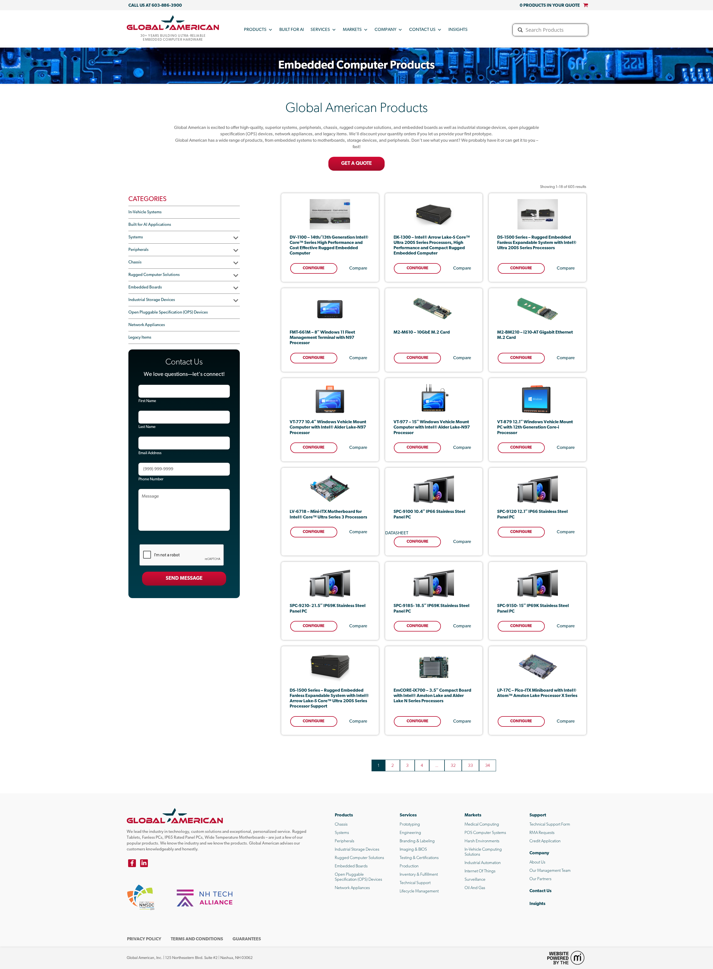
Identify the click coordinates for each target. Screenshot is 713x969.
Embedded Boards (145, 287)
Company (385, 30)
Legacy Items (139, 338)
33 (470, 765)
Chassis (134, 262)
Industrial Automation (483, 863)
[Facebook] (132, 863)
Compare (358, 268)
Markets (352, 30)
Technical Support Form (549, 825)
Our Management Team (550, 871)
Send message (184, 578)
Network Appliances (146, 325)
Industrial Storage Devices (151, 300)
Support (537, 815)
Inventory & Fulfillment (419, 875)
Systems (135, 237)
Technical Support (415, 883)
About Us (537, 862)
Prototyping (410, 825)
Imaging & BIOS (413, 850)
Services (320, 30)
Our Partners (540, 879)
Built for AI (291, 30)
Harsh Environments (482, 841)
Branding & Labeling (417, 841)
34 (487, 765)
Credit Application (545, 841)
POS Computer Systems (485, 833)
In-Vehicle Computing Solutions (483, 852)
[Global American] (173, 22)
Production (409, 866)
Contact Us (422, 30)
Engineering (410, 833)
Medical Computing (482, 825)
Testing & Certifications (419, 858)
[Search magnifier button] (520, 30)
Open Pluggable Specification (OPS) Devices (168, 312)
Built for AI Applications (149, 225)
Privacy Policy (144, 939)
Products (255, 30)
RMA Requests (542, 833)
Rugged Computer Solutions (154, 275)
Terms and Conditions (197, 939)
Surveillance (475, 880)
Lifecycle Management (419, 891)
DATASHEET (396, 533)
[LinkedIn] (144, 863)
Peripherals (138, 250)
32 (453, 765)
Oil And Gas (475, 888)
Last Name (146, 427)
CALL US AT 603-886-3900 (155, 5)
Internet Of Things (480, 871)
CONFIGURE (313, 268)
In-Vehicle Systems (145, 212)
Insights (458, 30)
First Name (147, 401)
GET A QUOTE (356, 163)
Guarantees (247, 939)
